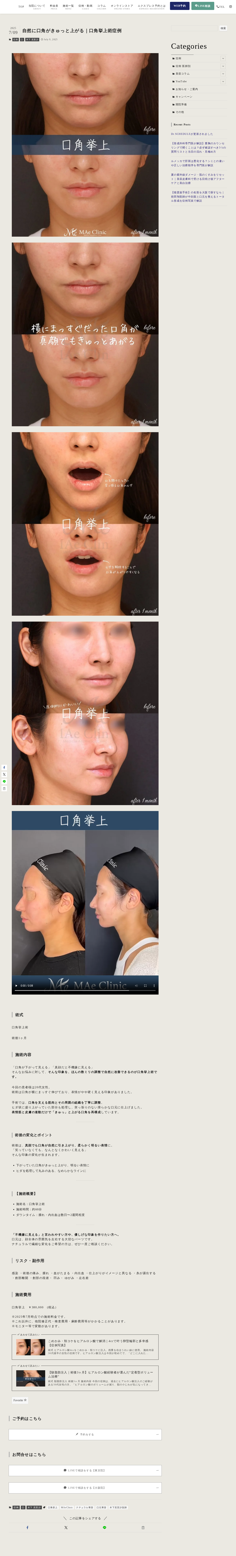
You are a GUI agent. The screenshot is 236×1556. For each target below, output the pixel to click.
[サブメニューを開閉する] (223, 58)
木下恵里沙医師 (118, 1507)
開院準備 (181, 104)
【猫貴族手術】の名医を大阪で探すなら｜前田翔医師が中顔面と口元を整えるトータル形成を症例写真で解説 (198, 196)
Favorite (18, 1400)
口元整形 (101, 1507)
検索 (223, 28)
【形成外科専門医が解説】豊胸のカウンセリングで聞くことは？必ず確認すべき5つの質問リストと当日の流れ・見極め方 (198, 147)
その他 (180, 112)
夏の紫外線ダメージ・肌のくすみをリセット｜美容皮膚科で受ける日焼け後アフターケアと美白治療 (198, 178)
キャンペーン (184, 96)
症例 (15, 39)
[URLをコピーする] (143, 1527)
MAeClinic (67, 1507)
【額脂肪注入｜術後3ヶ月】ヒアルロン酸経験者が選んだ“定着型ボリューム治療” (100, 1374)
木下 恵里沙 (32, 39)
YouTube (181, 81)
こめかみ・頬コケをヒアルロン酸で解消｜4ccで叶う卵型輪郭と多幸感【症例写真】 (98, 1343)
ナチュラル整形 (84, 1507)
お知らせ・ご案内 (187, 89)
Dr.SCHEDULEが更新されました (192, 134)
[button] (27, 1527)
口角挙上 (53, 1507)
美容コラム (183, 73)
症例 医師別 (183, 66)
